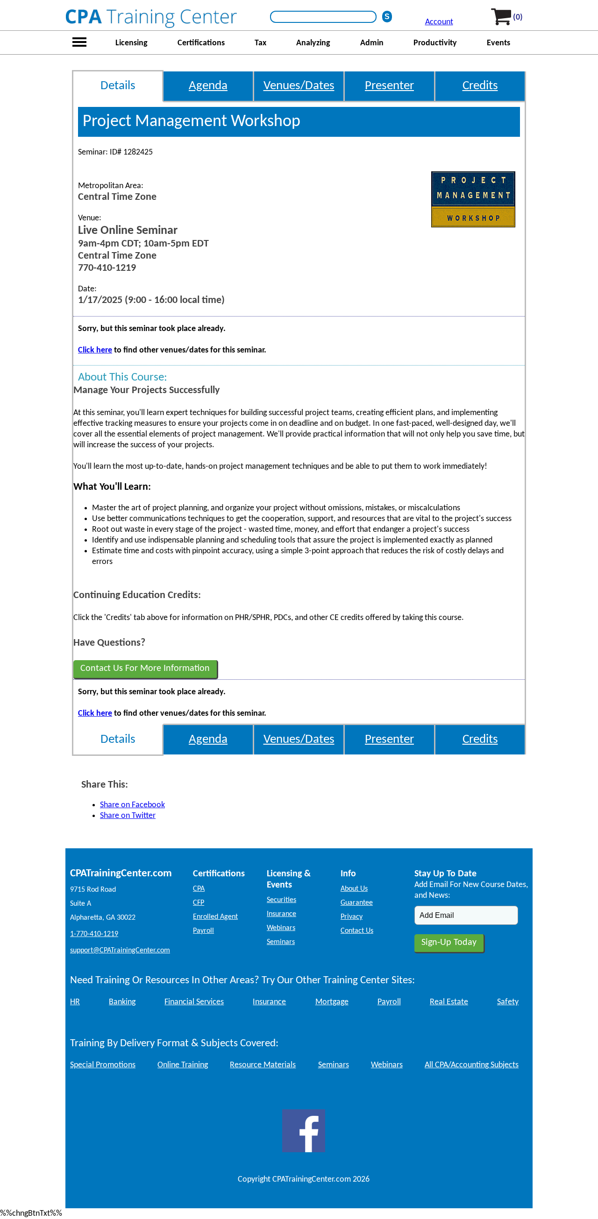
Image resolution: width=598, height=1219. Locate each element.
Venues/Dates (299, 86)
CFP (198, 903)
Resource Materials (263, 1065)
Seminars (281, 942)
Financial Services (194, 1002)
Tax (260, 43)
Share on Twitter (128, 815)
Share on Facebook (132, 805)
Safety (508, 1002)
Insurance (281, 914)
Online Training (182, 1065)
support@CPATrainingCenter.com (120, 950)
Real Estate (449, 1002)
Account (439, 22)
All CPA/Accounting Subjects (472, 1065)
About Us (354, 889)
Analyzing (313, 43)
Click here (95, 350)
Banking (122, 1002)
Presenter (389, 86)
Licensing (131, 43)
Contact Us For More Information (145, 668)
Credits (480, 86)
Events (498, 43)
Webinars (281, 928)
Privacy (352, 917)
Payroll (203, 931)
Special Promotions (102, 1065)
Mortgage (332, 1002)
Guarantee (357, 903)
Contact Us (357, 931)
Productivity (435, 43)
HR (75, 1002)
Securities (281, 900)
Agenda (208, 86)
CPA (199, 889)
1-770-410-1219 (94, 934)
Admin (372, 43)
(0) (518, 17)
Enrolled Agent (215, 917)
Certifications (201, 43)
